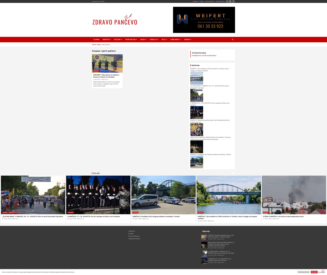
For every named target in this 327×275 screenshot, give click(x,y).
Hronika (135, 212)
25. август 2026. (137, 218)
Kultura (117, 39)
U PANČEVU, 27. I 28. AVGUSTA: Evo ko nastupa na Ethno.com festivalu (93, 216)
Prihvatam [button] (314, 272)
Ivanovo (5, 212)
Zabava (187, 39)
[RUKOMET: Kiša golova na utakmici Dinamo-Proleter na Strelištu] (107, 63)
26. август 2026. (6, 218)
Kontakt (202, 1)
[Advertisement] (109, 242)
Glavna (96, 39)
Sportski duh (130, 39)
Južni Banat (174, 39)
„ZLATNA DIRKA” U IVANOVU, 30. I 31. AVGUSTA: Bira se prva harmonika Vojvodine (32, 216)
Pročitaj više (321, 272)
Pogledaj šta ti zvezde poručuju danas (204, 55)
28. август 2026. (212, 239)
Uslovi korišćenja (209, 1)
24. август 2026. (202, 221)
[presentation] (231, 173)
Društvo (106, 39)
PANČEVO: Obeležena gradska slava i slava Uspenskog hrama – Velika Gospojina (221, 236)
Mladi (142, 39)
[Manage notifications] (323, 271)
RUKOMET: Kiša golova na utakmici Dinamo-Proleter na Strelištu (106, 76)
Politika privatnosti (220, 1)
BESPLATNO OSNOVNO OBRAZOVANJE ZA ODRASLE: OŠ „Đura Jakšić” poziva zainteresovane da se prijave (210, 138)
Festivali (70, 212)
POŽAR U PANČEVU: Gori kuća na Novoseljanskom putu (283, 216)
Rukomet (96, 70)
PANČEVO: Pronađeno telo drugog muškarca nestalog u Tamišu (156, 216)
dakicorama (104, 79)
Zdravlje (153, 39)
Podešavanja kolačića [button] (303, 272)
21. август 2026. (267, 218)
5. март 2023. (96, 79)
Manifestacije (13, 212)
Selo (163, 39)
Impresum (195, 1)
